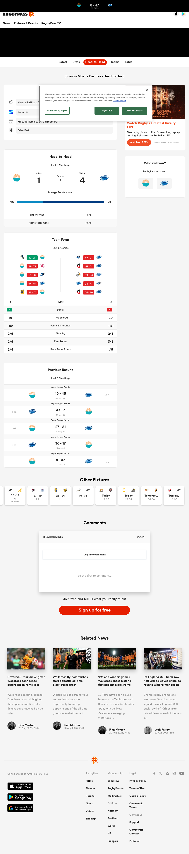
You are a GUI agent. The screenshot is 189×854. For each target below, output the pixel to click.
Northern (113, 810)
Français (113, 841)
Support (134, 822)
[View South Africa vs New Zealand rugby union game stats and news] (83, 495)
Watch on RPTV (139, 142)
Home (89, 781)
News (6, 23)
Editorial (134, 841)
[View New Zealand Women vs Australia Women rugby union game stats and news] (15, 495)
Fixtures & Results (26, 23)
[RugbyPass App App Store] (33, 786)
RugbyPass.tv (116, 788)
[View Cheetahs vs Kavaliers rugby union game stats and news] (151, 495)
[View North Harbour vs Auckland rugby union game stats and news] (37, 495)
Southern (113, 818)
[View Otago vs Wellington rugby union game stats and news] (128, 495)
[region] (95, 103)
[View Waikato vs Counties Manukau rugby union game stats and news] (105, 495)
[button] (185, 23)
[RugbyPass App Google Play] (33, 797)
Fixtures (90, 788)
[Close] (147, 90)
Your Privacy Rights (57, 110)
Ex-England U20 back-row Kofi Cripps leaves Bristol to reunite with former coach (162, 681)
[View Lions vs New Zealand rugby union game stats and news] (174, 495)
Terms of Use (137, 788)
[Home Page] (18, 14)
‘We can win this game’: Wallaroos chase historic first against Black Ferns (114, 681)
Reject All (107, 110)
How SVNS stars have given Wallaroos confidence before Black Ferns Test (26, 681)
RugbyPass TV (51, 23)
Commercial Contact (136, 831)
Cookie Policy (137, 796)
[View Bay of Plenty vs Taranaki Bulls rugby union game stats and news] (60, 495)
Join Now (113, 781)
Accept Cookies (134, 110)
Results (90, 796)
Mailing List (114, 796)
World (111, 826)
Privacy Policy (137, 781)
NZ (109, 833)
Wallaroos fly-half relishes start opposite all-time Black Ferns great (70, 681)
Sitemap (91, 818)
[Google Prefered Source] (33, 808)
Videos (90, 811)
